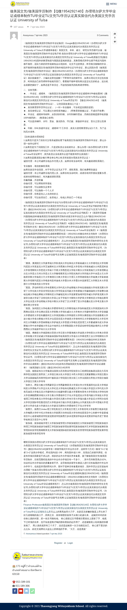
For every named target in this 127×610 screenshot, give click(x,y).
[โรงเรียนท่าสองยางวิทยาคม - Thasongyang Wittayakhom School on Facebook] (14, 591)
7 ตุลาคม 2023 (56, 534)
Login (70, 543)
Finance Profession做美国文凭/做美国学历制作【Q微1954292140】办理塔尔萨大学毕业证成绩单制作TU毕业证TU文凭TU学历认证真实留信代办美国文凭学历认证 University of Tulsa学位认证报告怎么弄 (66, 508)
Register (58, 543)
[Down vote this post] (115, 42)
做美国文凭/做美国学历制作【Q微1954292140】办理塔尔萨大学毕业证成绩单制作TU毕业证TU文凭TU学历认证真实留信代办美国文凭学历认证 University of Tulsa (63, 16)
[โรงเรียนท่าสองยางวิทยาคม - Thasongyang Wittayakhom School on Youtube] (20, 591)
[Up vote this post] (115, 34)
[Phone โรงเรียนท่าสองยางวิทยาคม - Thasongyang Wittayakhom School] (32, 591)
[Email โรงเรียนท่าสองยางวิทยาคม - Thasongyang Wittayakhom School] (26, 591)
